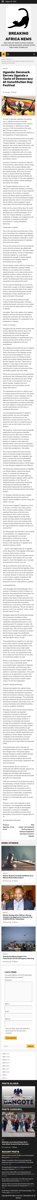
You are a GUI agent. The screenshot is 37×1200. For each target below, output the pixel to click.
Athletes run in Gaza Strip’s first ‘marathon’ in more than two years (15, 1143)
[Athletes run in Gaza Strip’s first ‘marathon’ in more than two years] (18, 1124)
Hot (3, 1139)
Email (7, 1011)
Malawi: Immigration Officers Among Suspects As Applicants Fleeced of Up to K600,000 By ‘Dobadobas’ (17, 917)
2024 (3, 1060)
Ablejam (14, 92)
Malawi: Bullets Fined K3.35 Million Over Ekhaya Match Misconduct (18, 877)
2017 (3, 1078)
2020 (3, 1072)
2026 (3, 1054)
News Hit (5, 68)
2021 (3, 1069)
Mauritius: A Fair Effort (8, 827)
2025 (3, 1057)
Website (7, 1019)
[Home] (4, 54)
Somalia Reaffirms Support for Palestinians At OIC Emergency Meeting (18, 957)
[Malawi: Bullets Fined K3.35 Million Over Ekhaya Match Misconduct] (18, 858)
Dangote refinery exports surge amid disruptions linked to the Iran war (18, 1099)
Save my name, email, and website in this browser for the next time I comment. (18, 1031)
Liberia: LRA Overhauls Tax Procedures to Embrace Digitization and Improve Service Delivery (26, 830)
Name (7, 1004)
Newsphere (27, 1196)
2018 (3, 1075)
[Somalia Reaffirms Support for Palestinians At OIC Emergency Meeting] (18, 939)
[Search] (34, 54)
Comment (8, 980)
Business (7, 1093)
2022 (3, 1066)
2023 (3, 1063)
